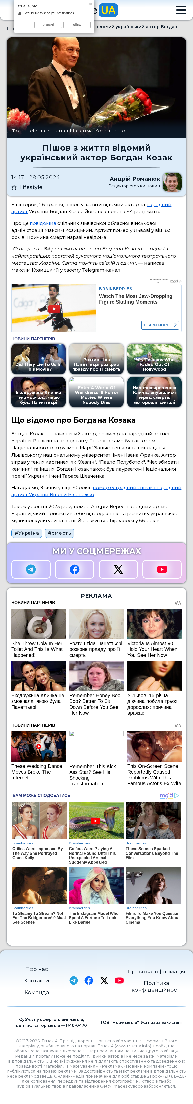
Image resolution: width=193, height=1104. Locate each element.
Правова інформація (156, 971)
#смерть (59, 533)
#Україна (27, 533)
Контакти (36, 980)
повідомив (43, 223)
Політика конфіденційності (156, 986)
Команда (36, 992)
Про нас (36, 969)
